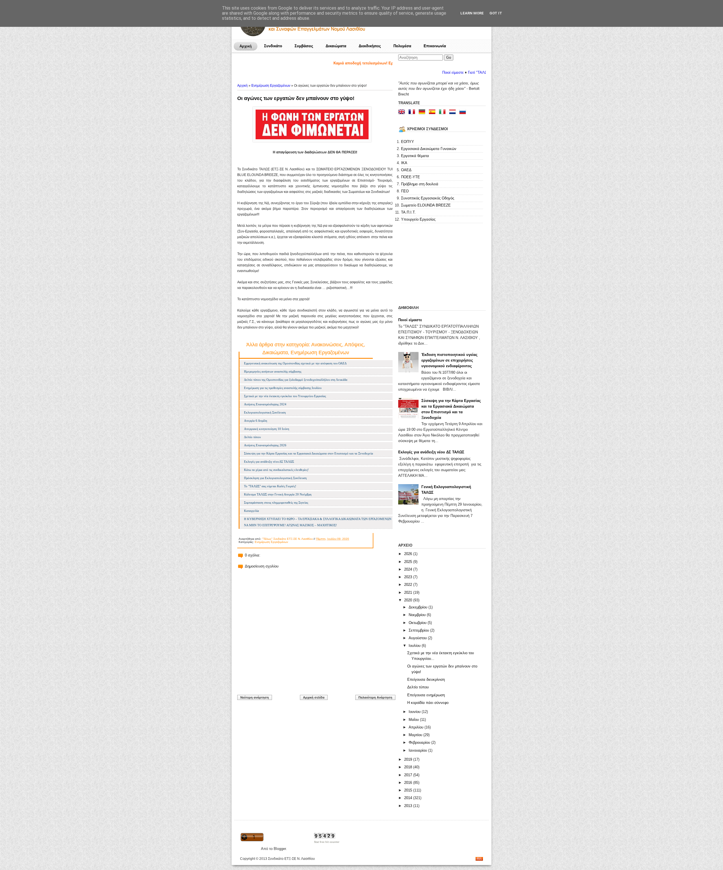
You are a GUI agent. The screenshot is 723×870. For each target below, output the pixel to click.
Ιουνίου (415, 712)
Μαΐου (414, 719)
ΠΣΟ (405, 191)
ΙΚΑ (404, 163)
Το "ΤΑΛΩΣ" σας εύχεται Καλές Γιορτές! (270, 486)
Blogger (280, 849)
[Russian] (463, 112)
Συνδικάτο (273, 46)
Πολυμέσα (402, 46)
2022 (408, 584)
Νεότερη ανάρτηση (254, 697)
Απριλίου (416, 727)
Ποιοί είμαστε (424, 72)
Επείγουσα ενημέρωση (426, 695)
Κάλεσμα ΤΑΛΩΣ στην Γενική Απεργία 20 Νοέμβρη (278, 494)
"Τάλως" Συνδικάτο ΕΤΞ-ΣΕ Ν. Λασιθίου (287, 538)
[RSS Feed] (479, 859)
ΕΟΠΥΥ (407, 142)
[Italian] (443, 112)
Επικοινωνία (435, 46)
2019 (408, 759)
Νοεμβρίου (418, 615)
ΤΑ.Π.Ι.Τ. (408, 212)
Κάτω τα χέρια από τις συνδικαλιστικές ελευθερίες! (276, 469)
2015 (408, 790)
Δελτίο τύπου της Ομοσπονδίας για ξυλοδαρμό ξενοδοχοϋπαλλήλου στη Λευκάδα (295, 379)
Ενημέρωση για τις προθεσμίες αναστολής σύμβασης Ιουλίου (282, 388)
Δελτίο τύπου (252, 437)
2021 (408, 592)
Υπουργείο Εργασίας (418, 219)
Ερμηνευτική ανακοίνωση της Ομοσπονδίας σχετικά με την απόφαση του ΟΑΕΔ (295, 363)
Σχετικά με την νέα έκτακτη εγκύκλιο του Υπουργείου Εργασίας (285, 396)
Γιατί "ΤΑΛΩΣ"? (452, 72)
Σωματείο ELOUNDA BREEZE (426, 205)
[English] (402, 112)
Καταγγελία (251, 510)
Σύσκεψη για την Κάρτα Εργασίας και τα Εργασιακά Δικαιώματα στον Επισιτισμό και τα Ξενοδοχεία (308, 453)
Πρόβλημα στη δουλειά (419, 184)
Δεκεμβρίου (418, 607)
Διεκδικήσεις (370, 46)
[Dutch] (453, 112)
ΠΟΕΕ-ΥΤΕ (410, 177)
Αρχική (245, 46)
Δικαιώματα (336, 46)
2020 (408, 600)
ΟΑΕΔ (406, 170)
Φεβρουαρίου (420, 742)
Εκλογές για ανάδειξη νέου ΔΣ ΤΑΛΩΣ (269, 461)
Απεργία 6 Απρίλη (255, 420)
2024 (408, 569)
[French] (412, 112)
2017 (408, 775)
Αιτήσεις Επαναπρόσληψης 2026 (265, 445)
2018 (408, 767)
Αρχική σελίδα (314, 697)
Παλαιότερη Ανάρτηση (375, 697)
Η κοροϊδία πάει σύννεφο (427, 703)
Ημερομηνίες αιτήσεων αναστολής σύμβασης (272, 371)
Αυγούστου (418, 638)
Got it (495, 13)
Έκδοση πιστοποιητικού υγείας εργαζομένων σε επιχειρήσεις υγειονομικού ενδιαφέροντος (449, 360)
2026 (408, 554)
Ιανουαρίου (418, 750)
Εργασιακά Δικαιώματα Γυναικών (428, 149)
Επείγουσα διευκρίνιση (426, 679)
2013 (408, 806)
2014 (408, 798)
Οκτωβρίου (418, 623)
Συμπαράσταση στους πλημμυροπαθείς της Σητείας (276, 502)
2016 (408, 782)
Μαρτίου (416, 735)
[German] (423, 112)
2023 (408, 577)
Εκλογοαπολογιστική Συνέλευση (265, 412)
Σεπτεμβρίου (419, 630)
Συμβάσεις (304, 46)
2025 (408, 562)
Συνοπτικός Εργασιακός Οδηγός (427, 198)
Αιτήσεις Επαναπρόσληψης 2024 (265, 404)
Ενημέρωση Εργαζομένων (270, 86)
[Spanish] (433, 112)
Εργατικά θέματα (415, 156)
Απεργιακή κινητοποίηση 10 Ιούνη (266, 428)
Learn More (472, 13)
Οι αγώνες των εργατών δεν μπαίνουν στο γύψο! (295, 98)
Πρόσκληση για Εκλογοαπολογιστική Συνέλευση (275, 478)
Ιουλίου (415, 645)
